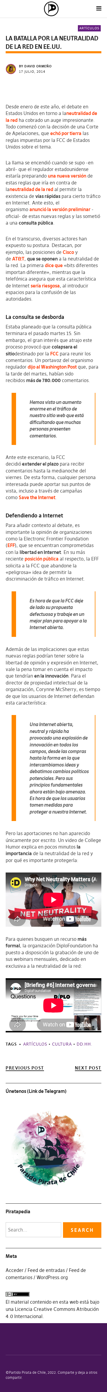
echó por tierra (65, 133)
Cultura (62, 1044)
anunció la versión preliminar (59, 209)
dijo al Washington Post (52, 367)
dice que (54, 265)
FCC (54, 354)
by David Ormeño (35, 66)
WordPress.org (52, 1277)
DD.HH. (84, 1044)
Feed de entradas (46, 1270)
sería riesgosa (45, 286)
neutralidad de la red (31, 189)
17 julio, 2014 (32, 71)
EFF (11, 545)
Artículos (89, 28)
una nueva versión (67, 176)
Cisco (68, 252)
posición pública (42, 559)
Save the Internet (37, 497)
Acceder (14, 1270)
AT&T (18, 259)
